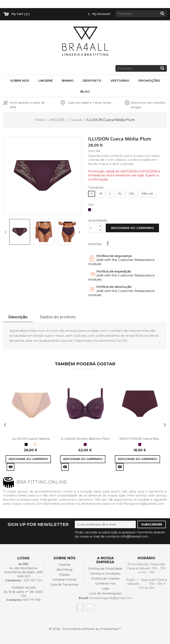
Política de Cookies (105, 578)
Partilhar (108, 243)
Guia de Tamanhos (64, 584)
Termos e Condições (105, 573)
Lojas (105, 588)
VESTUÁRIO (119, 80)
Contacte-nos (105, 583)
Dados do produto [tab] (58, 317)
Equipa (64, 574)
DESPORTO (92, 80)
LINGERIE (45, 80)
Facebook (80, 608)
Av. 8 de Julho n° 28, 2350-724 (23, 594)
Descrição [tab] (18, 317)
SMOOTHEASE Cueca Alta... (139, 439)
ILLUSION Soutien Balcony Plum (85, 439)
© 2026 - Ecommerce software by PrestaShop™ (85, 629)
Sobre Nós (19, 80)
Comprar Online (64, 579)
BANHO (68, 80)
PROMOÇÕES (149, 80)
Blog (85, 91)
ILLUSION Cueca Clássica (31, 439)
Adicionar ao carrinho (132, 228)
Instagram (90, 608)
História (64, 565)
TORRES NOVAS (23, 588)
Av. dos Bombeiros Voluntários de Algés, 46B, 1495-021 (23, 572)
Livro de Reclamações (105, 593)
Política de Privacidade (105, 568)
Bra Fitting (64, 569)
